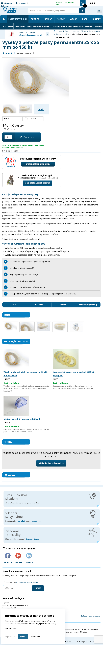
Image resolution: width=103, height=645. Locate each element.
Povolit (23, 636)
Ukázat (83, 7)
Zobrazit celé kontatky (90, 616)
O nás (84, 19)
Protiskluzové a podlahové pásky (68, 26)
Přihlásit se (8, 3)
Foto (14, 305)
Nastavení (35, 636)
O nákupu (7, 6)
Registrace (22, 3)
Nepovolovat (10, 636)
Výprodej (89, 26)
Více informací (10, 628)
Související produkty (88, 305)
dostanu (14, 151)
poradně (21, 521)
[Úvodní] (3, 19)
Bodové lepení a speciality (39, 26)
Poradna (47, 19)
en (99, 11)
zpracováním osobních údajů (27, 582)
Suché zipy (20, 26)
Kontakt (96, 19)
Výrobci (98, 26)
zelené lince (36, 521)
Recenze (39, 305)
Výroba (73, 19)
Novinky (61, 19)
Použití (35, 19)
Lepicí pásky (7, 26)
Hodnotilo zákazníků (24, 53)
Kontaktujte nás (32, 539)
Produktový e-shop (18, 19)
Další (41, 109)
